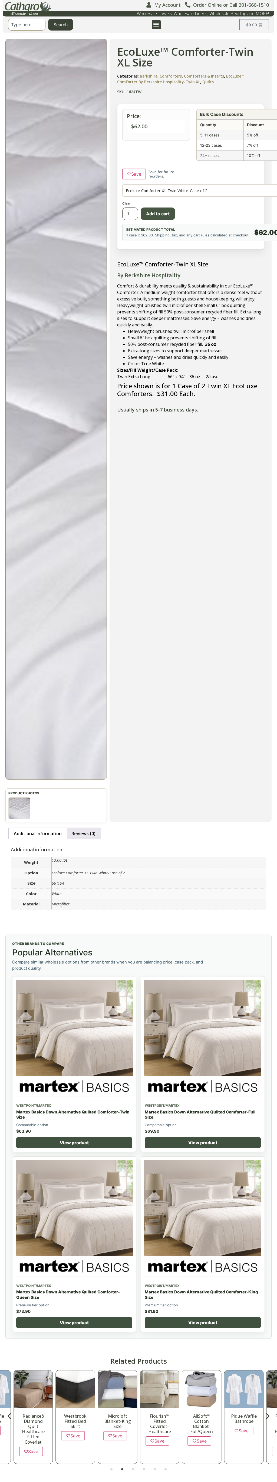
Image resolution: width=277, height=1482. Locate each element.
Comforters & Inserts (204, 76)
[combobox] (26, 25)
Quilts (208, 81)
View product (74, 1142)
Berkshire (148, 76)
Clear (126, 203)
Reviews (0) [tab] (83, 834)
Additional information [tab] (38, 834)
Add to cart (158, 213)
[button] (156, 24)
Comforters (171, 76)
